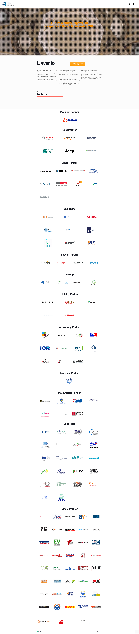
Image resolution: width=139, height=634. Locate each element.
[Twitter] (98, 631)
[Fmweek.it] (8, 4)
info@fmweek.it (91, 623)
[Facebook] (97, 631)
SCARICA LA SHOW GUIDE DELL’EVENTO (78, 64)
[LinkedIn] (100, 631)
